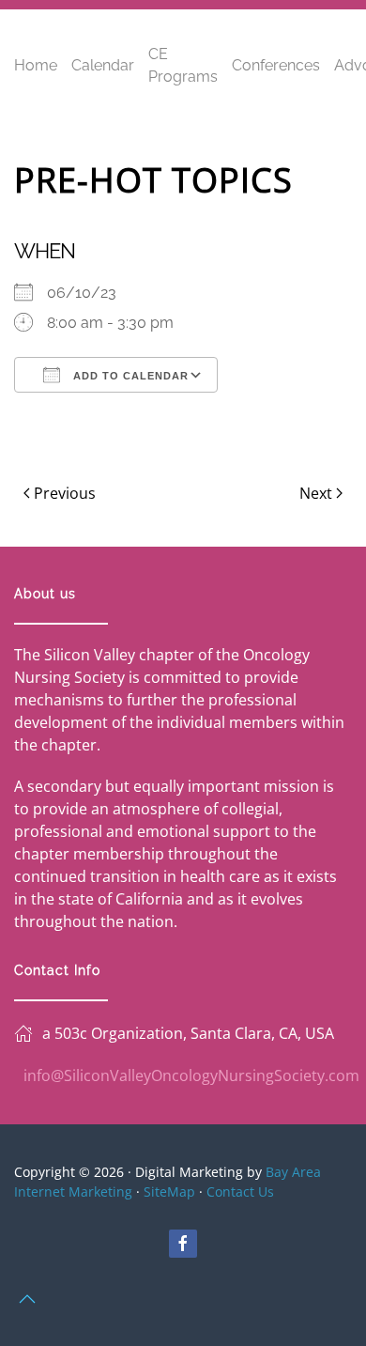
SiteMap (169, 1191)
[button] (27, 1299)
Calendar (102, 65)
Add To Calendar (129, 375)
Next (315, 493)
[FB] (183, 1244)
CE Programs (183, 65)
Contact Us (240, 1191)
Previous (65, 493)
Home (35, 65)
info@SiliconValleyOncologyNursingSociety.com (191, 1075)
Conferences (276, 65)
